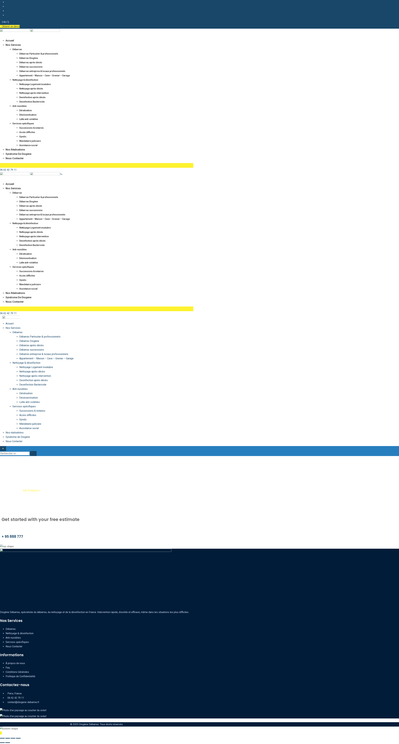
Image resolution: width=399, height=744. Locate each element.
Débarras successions (31, 67)
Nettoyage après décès (31, 88)
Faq (8, 667)
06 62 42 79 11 (8, 169)
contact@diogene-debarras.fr (23, 702)
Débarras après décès (30, 62)
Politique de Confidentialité (20, 676)
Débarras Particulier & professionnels (38, 53)
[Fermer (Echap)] (18, 738)
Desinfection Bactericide (32, 101)
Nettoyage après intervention (34, 93)
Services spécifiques (23, 123)
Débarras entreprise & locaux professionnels (42, 71)
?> (61, 174)
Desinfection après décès (32, 97)
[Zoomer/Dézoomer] (2, 738)
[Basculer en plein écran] (7, 738)
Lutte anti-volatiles (28, 119)
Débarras (17, 49)
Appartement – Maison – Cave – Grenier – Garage (44, 75)
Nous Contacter (15, 158)
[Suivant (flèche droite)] (7, 742)
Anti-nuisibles (19, 106)
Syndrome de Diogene (18, 153)
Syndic (22, 136)
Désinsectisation (27, 115)
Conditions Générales (17, 671)
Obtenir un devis (11, 26)
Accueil (10, 40)
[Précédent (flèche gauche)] (2, 742)
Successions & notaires (31, 128)
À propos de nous (15, 663)
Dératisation (25, 110)
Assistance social (28, 145)
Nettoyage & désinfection (25, 80)
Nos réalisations (15, 149)
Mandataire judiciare (30, 141)
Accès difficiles (27, 132)
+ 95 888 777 (12, 536)
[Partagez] (13, 738)
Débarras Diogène (28, 58)
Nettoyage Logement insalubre (35, 84)
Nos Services (13, 44)
